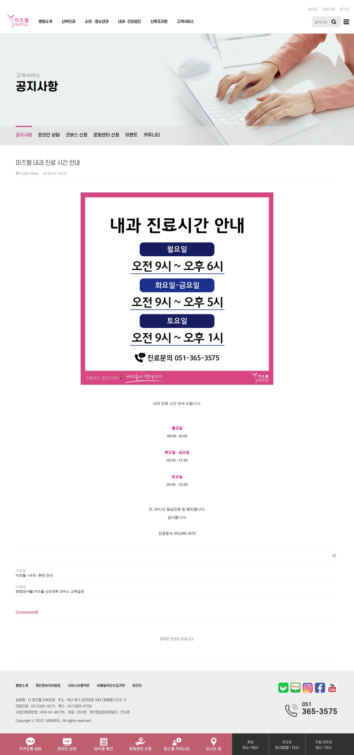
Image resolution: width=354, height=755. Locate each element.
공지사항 (24, 135)
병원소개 (45, 21)
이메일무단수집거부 (111, 686)
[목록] (334, 555)
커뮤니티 (152, 135)
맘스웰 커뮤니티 (177, 749)
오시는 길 (213, 749)
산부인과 (68, 21)
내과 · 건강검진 (129, 21)
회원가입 (328, 9)
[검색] (334, 21)
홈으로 (313, 9)
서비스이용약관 (79, 686)
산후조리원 (159, 21)
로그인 (344, 9)
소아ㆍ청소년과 (96, 21)
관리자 (137, 686)
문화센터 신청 (106, 135)
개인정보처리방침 (47, 686)
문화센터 (140, 749)
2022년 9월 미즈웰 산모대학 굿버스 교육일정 (50, 591)
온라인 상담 (49, 135)
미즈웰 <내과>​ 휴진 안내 (34, 575)
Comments (27, 612)
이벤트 (131, 135)
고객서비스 (185, 21)
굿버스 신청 (76, 135)
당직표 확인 (103, 749)
